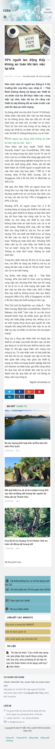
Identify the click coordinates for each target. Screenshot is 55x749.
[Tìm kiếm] (50, 17)
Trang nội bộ (21, 738)
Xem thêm (14, 666)
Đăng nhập (33, 738)
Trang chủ (10, 738)
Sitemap (9, 741)
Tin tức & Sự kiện (43, 76)
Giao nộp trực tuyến (20, 600)
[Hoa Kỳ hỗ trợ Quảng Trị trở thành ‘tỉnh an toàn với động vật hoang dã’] (27, 522)
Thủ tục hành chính (19, 609)
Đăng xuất (45, 738)
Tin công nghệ (28, 76)
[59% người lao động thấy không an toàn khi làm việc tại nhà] (27, 40)
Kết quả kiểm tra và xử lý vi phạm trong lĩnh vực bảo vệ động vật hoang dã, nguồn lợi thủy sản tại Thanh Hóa (27, 493)
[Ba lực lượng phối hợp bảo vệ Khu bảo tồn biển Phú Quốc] (27, 424)
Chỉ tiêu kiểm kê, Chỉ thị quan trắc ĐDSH (30, 589)
